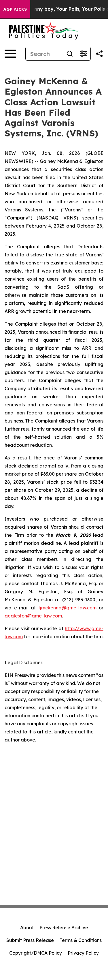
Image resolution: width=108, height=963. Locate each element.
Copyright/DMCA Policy (35, 953)
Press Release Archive (63, 927)
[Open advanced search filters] (83, 53)
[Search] (70, 53)
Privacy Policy (83, 953)
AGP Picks (15, 9)
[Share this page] (99, 53)
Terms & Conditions (81, 940)
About (27, 927)
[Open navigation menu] (10, 53)
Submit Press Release (30, 940)
